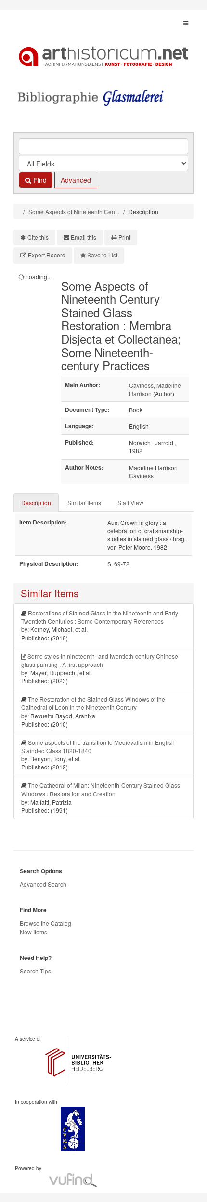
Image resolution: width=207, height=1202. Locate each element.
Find (39, 180)
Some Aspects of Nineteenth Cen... (73, 211)
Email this (83, 237)
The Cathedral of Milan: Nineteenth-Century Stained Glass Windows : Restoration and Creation (100, 789)
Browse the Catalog (45, 923)
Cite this (38, 237)
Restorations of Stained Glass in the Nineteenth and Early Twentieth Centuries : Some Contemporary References (99, 617)
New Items (33, 932)
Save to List (102, 255)
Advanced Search (43, 884)
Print (124, 237)
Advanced (76, 180)
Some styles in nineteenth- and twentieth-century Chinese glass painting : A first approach (99, 660)
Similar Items (84, 503)
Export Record (46, 255)
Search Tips (35, 971)
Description (36, 503)
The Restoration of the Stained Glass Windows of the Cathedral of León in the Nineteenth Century (93, 703)
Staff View (130, 503)
